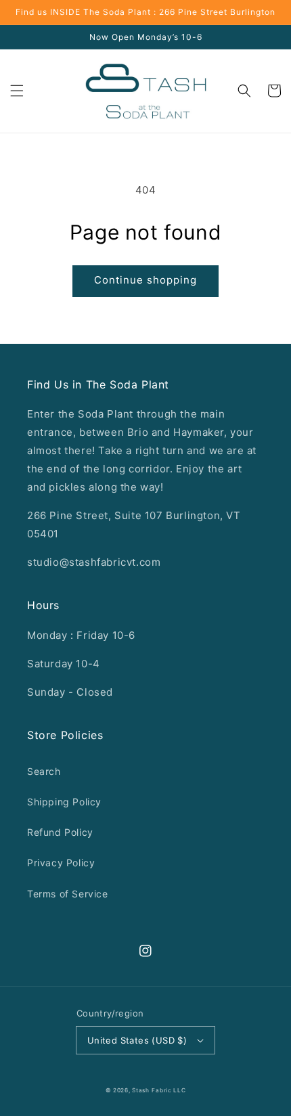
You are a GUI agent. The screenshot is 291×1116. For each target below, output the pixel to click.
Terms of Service (67, 893)
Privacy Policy (61, 862)
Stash (141, 1090)
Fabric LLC (168, 1090)
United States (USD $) (137, 1040)
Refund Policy (60, 832)
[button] (17, 91)
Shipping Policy (64, 801)
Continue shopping (145, 279)
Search (44, 771)
